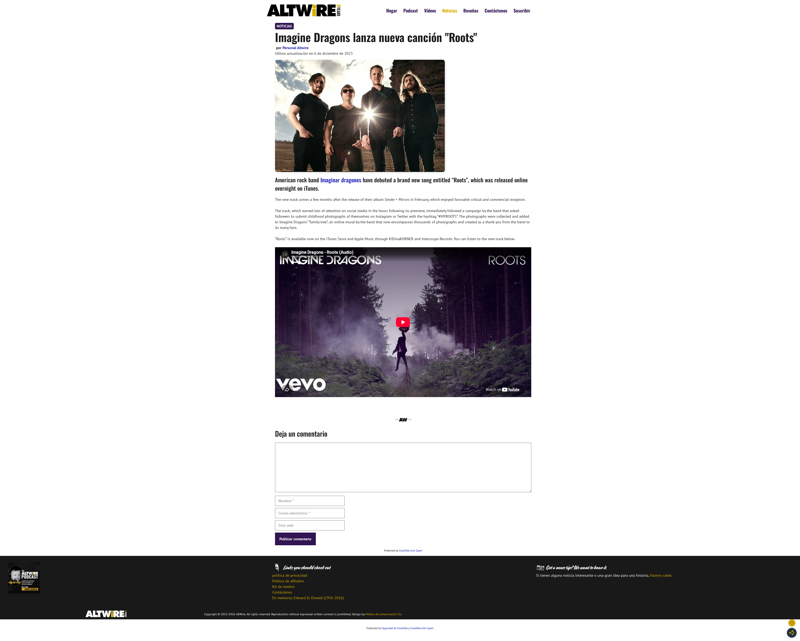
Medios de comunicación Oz (383, 614)
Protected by (403, 550)
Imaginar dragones (340, 180)
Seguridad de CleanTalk (394, 628)
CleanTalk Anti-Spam (410, 550)
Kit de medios (283, 586)
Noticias (449, 10)
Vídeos (430, 10)
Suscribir (522, 10)
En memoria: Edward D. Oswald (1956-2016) (308, 597)
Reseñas (470, 10)
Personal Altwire (295, 47)
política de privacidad (289, 575)
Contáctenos (496, 10)
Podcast (410, 10)
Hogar (391, 10)
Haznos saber (660, 575)
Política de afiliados (288, 581)
